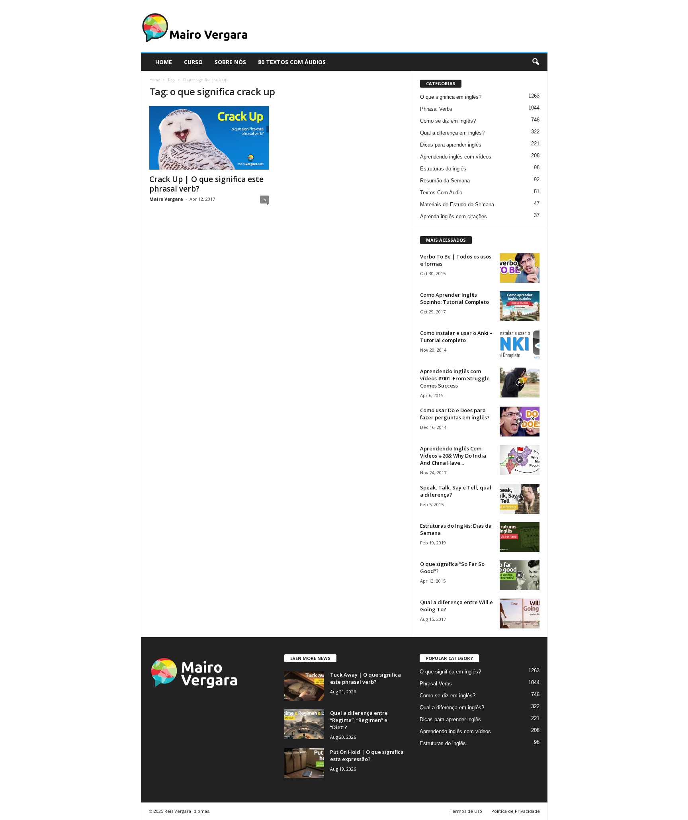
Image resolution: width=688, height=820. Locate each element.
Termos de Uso (466, 811)
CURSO (193, 62)
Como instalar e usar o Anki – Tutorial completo (456, 336)
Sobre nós (230, 62)
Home (154, 79)
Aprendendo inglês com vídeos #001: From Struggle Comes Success (455, 378)
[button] (535, 62)
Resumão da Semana (445, 181)
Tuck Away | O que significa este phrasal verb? (365, 678)
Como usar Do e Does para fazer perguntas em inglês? (455, 414)
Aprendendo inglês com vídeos (455, 157)
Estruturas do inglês (443, 169)
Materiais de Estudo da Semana (457, 204)
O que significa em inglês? (450, 97)
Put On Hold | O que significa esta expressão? (367, 755)
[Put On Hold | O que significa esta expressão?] (304, 763)
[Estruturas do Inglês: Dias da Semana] (519, 537)
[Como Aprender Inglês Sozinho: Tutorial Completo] (519, 306)
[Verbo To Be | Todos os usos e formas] (519, 268)
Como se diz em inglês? (448, 121)
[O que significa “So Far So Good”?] (519, 575)
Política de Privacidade (515, 811)
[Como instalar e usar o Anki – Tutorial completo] (519, 344)
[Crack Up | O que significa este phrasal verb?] (209, 138)
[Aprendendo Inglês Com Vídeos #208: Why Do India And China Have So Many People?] (519, 460)
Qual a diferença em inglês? (452, 133)
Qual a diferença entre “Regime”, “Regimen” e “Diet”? (359, 720)
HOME (163, 62)
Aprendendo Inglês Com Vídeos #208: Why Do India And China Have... (453, 455)
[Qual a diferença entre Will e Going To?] (519, 613)
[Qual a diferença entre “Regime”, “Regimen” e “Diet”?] (304, 724)
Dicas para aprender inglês (450, 145)
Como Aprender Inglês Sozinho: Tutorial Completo (454, 298)
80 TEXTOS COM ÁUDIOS (292, 62)
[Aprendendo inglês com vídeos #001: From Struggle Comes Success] (519, 382)
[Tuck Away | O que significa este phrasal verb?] (304, 686)
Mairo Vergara (166, 199)
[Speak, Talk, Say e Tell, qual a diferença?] (519, 499)
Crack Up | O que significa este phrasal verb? (206, 184)
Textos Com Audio (441, 193)
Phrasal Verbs (436, 109)
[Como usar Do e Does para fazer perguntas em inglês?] (519, 421)
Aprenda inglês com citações (453, 216)
